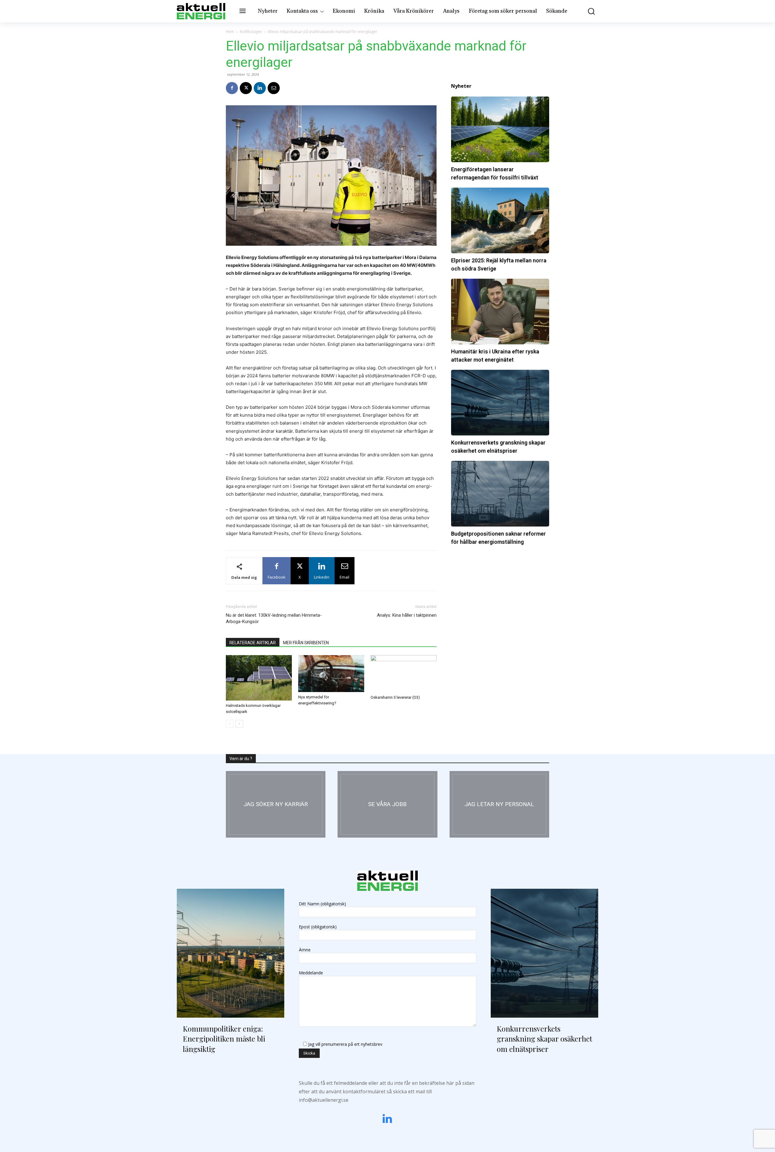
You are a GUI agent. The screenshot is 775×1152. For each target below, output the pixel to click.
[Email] (274, 88)
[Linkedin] (260, 88)
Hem (230, 31)
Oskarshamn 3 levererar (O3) (395, 697)
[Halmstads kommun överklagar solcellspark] (259, 678)
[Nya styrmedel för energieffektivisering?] (331, 673)
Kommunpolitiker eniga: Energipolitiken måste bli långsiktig (224, 1039)
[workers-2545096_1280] (387, 804)
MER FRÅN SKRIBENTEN (306, 642)
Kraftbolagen (251, 31)
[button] (587, 11)
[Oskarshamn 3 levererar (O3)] (404, 673)
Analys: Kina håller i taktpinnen (407, 615)
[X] (246, 88)
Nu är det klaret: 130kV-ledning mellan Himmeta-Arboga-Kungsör (274, 618)
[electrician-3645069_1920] (275, 804)
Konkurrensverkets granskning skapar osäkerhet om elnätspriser (544, 1039)
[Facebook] (232, 88)
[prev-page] (229, 723)
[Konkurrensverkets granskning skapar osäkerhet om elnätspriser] (544, 953)
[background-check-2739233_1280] (499, 804)
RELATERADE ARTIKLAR (252, 642)
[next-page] (239, 723)
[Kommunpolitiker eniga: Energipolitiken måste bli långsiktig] (230, 953)
